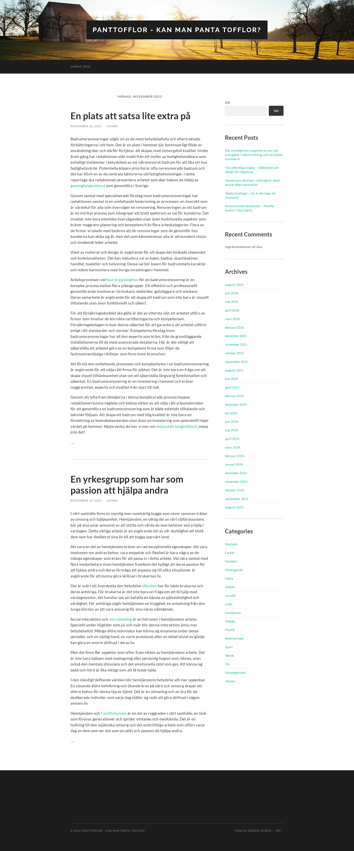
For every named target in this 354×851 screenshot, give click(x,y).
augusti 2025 (234, 370)
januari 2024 (234, 464)
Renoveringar (234, 638)
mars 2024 (232, 447)
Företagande (234, 570)
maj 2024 (231, 430)
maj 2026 (231, 301)
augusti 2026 (234, 284)
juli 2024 (231, 413)
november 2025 (236, 344)
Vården (230, 681)
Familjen (231, 561)
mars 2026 (232, 319)
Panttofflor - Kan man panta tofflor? (177, 30)
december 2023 (236, 473)
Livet (228, 604)
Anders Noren (259, 830)
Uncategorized (235, 672)
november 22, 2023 (86, 126)
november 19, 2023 (86, 500)
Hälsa (229, 578)
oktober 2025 (234, 353)
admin (112, 126)
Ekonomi (231, 544)
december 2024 (236, 404)
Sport (229, 647)
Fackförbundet (114, 713)
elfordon (149, 585)
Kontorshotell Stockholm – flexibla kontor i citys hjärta (249, 208)
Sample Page (80, 66)
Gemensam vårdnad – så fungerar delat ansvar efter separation (252, 182)
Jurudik (230, 595)
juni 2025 (231, 379)
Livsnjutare (233, 613)
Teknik (229, 655)
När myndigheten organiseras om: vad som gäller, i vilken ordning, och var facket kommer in (254, 154)
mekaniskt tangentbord (176, 426)
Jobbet (230, 587)
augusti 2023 (234, 507)
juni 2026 (231, 293)
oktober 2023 (234, 490)
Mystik (230, 630)
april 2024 (232, 439)
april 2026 (232, 310)
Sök (227, 102)
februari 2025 (234, 396)
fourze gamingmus (122, 279)
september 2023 (236, 499)
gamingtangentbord (87, 185)
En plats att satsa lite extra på (130, 115)
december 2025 (236, 336)
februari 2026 (234, 327)
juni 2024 (231, 421)
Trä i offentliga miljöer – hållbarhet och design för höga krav (252, 170)
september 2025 (236, 362)
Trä (227, 664)
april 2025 (232, 387)
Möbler (230, 621)
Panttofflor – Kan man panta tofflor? (113, 830)
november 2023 (236, 481)
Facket (229, 552)
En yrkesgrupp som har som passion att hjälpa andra (126, 485)
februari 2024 (234, 456)
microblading (120, 619)
